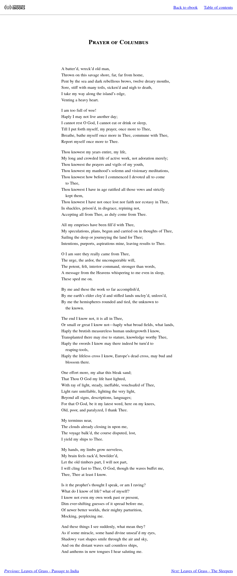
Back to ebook (185, 7)
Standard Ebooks (14, 7)
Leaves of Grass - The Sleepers (202, 570)
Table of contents (218, 7)
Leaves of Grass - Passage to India (41, 570)
